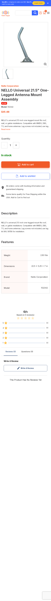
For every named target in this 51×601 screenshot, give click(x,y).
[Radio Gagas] (5, 12)
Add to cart (28, 164)
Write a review (27, 368)
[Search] (35, 12)
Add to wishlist (28, 176)
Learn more (38, 3)
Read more (5, 129)
